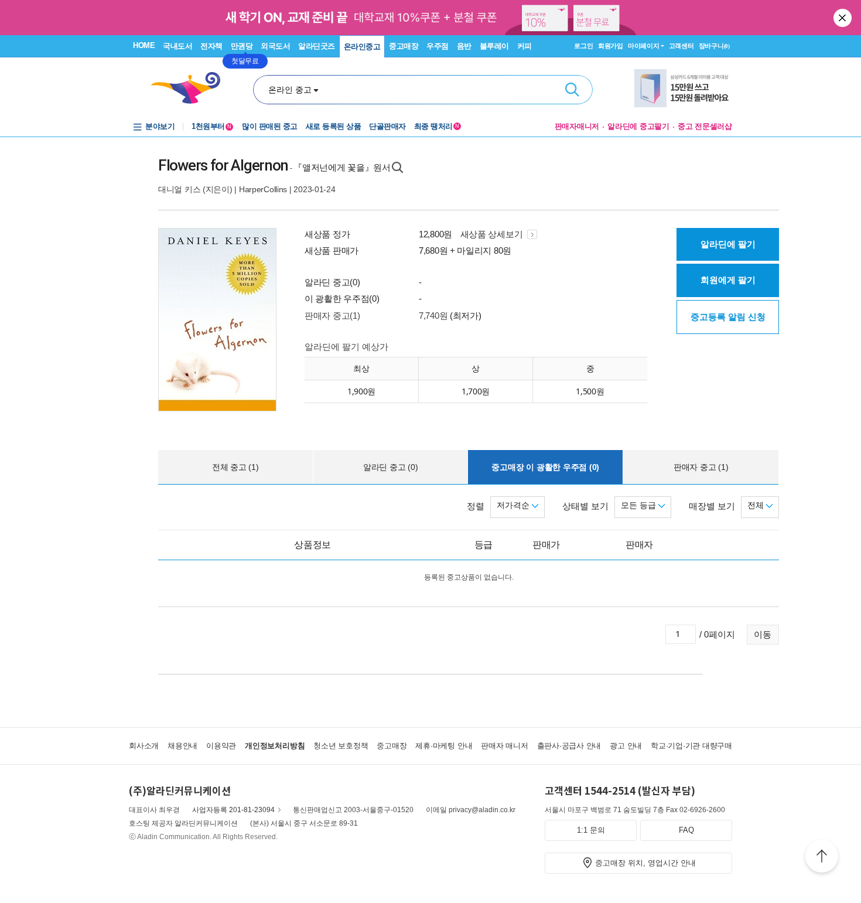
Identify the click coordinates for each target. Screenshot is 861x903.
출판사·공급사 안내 (569, 745)
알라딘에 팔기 (728, 244)
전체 (756, 505)
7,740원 (433, 316)
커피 (524, 46)
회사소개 (144, 745)
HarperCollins (263, 189)
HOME (144, 45)
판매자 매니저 (504, 745)
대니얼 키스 (179, 189)
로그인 (583, 45)
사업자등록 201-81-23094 (233, 810)
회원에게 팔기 (728, 280)
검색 (572, 90)
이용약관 (221, 745)
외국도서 (275, 46)
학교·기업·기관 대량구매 (691, 745)
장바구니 (714, 45)
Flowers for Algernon (223, 165)
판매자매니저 (577, 126)
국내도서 (177, 46)
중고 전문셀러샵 (705, 126)
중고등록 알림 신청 (728, 317)
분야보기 (160, 126)
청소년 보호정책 (340, 745)
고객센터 (681, 45)
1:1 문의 (591, 830)
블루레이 (494, 46)
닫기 (843, 17)
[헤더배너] (683, 88)
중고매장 (403, 46)
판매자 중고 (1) (701, 467)
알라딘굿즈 (316, 46)
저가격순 (514, 505)
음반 (464, 46)
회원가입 (610, 45)
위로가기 (821, 858)
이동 (762, 634)
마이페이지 (644, 45)
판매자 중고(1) (332, 316)
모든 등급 (639, 505)
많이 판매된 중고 (270, 126)
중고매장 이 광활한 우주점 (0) (545, 467)
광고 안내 (626, 745)
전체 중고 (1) (235, 467)
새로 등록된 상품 (333, 126)
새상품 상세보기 (492, 234)
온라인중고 (362, 46)
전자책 (211, 46)
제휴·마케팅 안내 (443, 745)
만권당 (242, 46)
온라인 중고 (290, 89)
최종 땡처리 (436, 126)
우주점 (437, 46)
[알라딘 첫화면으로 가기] (191, 88)
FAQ (686, 830)
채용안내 (182, 745)
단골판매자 (387, 126)
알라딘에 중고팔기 (638, 126)
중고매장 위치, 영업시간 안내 (645, 862)
